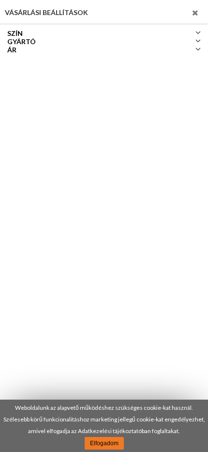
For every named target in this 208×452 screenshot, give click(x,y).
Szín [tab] (15, 33)
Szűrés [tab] (179, 12)
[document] (104, 426)
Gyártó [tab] (21, 41)
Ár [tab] (11, 50)
